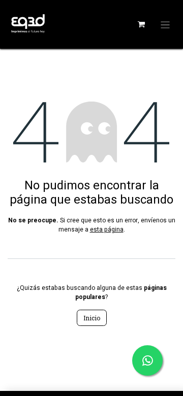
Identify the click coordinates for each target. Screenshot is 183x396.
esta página (107, 229)
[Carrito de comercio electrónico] (141, 24)
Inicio (91, 318)
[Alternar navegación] (165, 24)
